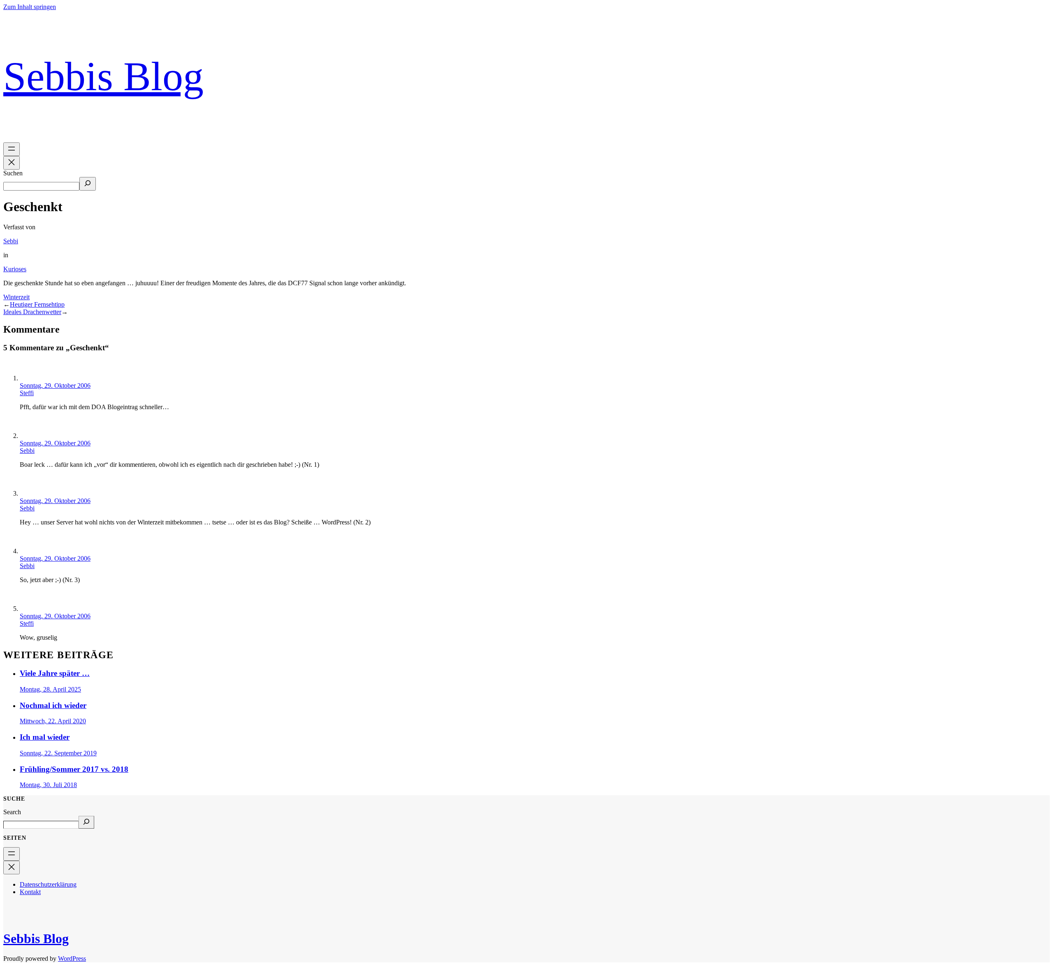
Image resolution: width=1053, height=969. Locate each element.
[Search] (86, 822)
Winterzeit (16, 296)
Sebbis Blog (103, 76)
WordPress (72, 958)
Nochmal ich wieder (53, 705)
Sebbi (10, 241)
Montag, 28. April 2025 (50, 689)
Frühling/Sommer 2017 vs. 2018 (74, 769)
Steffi (27, 392)
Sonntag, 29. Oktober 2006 (55, 385)
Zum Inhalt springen (29, 6)
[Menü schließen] (11, 163)
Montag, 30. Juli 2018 (48, 784)
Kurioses (14, 269)
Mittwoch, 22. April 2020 (53, 720)
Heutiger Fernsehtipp (37, 304)
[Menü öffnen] (11, 149)
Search (12, 811)
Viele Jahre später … (55, 673)
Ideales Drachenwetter (32, 311)
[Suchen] (87, 184)
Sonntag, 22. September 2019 (58, 753)
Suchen (13, 173)
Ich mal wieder (45, 737)
